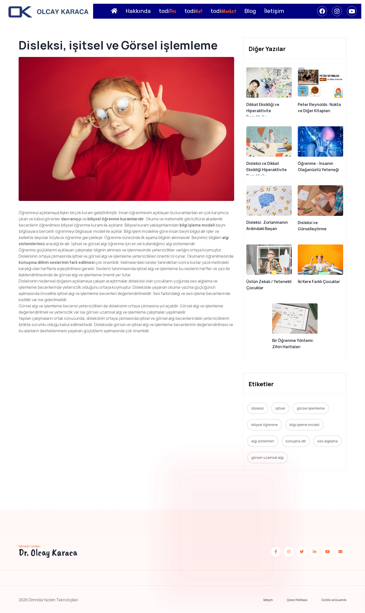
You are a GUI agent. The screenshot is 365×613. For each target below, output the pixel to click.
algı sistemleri (262, 441)
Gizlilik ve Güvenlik (334, 600)
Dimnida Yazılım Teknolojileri (53, 600)
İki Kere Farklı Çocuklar (319, 281)
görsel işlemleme (311, 408)
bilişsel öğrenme (264, 424)
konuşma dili (296, 441)
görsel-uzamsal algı (267, 457)
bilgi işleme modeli (304, 424)
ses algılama (327, 441)
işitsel (280, 408)
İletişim (268, 600)
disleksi (257, 408)
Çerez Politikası (297, 600)
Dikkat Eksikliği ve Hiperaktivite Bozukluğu (262, 111)
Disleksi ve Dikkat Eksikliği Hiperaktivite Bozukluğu (266, 170)
